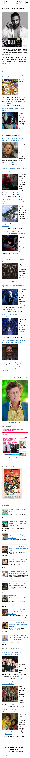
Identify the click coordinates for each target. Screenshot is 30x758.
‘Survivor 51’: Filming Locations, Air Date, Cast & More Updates (14, 683)
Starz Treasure (19, 457)
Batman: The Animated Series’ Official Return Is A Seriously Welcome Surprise (13, 232)
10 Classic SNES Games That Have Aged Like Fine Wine (13, 76)
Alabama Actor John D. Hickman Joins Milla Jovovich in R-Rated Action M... (18, 548)
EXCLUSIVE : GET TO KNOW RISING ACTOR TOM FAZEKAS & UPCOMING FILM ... (18, 637)
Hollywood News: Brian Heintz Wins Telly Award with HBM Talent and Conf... (18, 523)
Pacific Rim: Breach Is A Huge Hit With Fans (13, 260)
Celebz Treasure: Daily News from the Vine (15, 748)
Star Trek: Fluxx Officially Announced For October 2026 (14, 110)
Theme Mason (26, 377)
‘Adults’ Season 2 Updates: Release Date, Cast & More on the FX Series (13, 653)
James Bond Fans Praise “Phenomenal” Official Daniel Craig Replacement (13, 286)
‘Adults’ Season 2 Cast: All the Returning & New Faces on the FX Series (13, 711)
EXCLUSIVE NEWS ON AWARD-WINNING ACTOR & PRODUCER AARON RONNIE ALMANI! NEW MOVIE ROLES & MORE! (15, 51)
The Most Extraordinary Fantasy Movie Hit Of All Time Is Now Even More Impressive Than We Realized (14, 170)
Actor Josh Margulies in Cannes (15, 422)
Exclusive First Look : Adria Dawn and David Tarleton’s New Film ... (16, 612)
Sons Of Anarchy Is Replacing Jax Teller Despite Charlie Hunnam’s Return (13, 139)
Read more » (7, 103)
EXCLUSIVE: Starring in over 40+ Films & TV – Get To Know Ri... (17, 598)
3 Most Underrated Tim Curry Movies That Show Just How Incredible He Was (14, 341)
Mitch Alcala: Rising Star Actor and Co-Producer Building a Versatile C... (18, 536)
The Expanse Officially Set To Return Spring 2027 (12, 316)
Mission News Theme (10, 755)
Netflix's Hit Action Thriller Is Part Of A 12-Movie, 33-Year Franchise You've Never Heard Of (14, 202)
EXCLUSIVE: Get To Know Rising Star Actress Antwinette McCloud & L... (17, 624)
